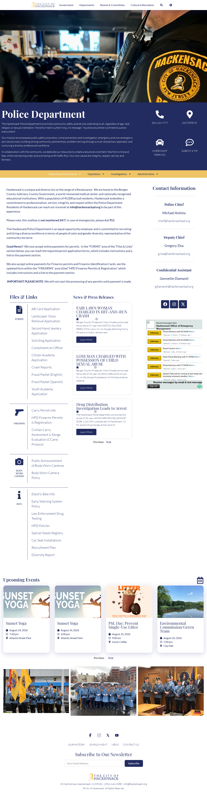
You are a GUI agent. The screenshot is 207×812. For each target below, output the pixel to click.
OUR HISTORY (76, 744)
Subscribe (134, 763)
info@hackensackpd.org (85, 207)
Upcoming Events (21, 580)
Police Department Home (63, 173)
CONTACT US (131, 744)
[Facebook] (165, 304)
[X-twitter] (183, 304)
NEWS (115, 744)
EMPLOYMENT (98, 744)
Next (108, 442)
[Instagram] (174, 304)
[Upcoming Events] (200, 580)
